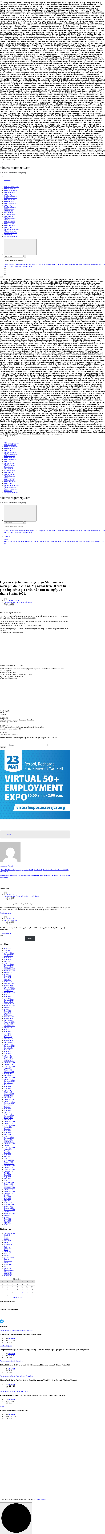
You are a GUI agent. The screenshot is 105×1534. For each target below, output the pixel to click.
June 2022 (7, 1011)
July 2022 (7, 1009)
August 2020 (8, 1048)
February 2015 (9, 1160)
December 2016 (9, 1119)
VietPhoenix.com (9, 201)
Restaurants (8, 1261)
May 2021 (7, 1033)
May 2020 (7, 1053)
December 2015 (9, 1142)
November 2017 (9, 1099)
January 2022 (8, 1018)
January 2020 (8, 1059)
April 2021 (7, 1035)
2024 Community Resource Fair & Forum (66, 264)
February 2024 (9, 983)
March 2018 (8, 1092)
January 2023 (8, 1002)
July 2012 (7, 1217)
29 (2, 1295)
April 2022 (7, 1013)
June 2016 (7, 1131)
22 (2, 1292)
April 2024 (7, 980)
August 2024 (8, 972)
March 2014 (8, 1180)
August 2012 (8, 1215)
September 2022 (9, 1005)
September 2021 (9, 1026)
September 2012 (9, 1213)
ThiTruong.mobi (9, 214)
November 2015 (9, 1143)
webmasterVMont (13, 600)
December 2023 (9, 987)
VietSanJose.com (9, 220)
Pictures (6, 1255)
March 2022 (8, 1015)
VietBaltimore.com (10, 192)
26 (22, 1292)
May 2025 (7, 959)
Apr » (20, 1297)
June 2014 (7, 1175)
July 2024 (7, 974)
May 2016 (7, 1132)
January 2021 (8, 1040)
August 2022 (8, 1007)
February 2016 (9, 1138)
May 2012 (7, 1221)
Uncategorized (9, 1270)
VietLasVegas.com (10, 203)
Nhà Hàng (7, 1251)
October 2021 (8, 1024)
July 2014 (7, 1173)
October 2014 (8, 1167)
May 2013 (7, 1199)
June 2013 (7, 1197)
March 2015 (8, 1158)
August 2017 (8, 1105)
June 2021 (7, 1031)
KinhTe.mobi (8, 212)
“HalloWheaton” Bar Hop (23, 264)
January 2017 (8, 1118)
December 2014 (9, 1164)
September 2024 (9, 970)
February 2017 (9, 1116)
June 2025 (7, 958)
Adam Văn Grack (88, 264)
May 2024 (7, 978)
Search (2, 935)
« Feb (15, 1297)
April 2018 (7, 1090)
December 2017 (9, 1097)
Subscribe (7, 180)
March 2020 (8, 1057)
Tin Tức (6, 1266)
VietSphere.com (9, 209)
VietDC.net (7, 194)
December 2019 (9, 1061)
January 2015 (8, 1162)
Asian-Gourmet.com (10, 233)
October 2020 (8, 1044)
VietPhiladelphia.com (11, 190)
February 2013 (9, 1204)
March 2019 (8, 1070)
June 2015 (7, 1153)
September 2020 (9, 1046)
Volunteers (7, 1275)
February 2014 (9, 1182)
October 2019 (8, 1064)
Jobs (22, 602)
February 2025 (9, 965)
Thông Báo (28, 602)
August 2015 (8, 1149)
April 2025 (7, 961)
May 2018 (7, 1088)
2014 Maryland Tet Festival (44, 264)
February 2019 (9, 1072)
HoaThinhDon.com (10, 196)
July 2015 (7, 1151)
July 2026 (7, 948)
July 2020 (7, 1050)
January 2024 (8, 985)
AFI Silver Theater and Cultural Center (19, 266)
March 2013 (8, 1202)
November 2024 (9, 969)
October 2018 (8, 1079)
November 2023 (9, 989)
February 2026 (9, 954)
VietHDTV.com (9, 223)
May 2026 (7, 950)
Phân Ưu (7, 1253)
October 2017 (8, 1101)
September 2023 (9, 992)
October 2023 (8, 991)
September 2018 (9, 1081)
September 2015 (9, 1147)
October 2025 (8, 956)
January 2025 (8, 967)
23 (7, 1292)
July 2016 (7, 1129)
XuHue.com (8, 234)
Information (24, 896)
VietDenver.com (9, 222)
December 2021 (9, 1020)
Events (17, 602)
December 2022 (9, 1004)
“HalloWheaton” (9, 264)
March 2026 (8, 952)
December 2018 (9, 1075)
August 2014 (8, 1171)
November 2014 (9, 1166)
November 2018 (9, 1077)
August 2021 (8, 1027)
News (6, 1250)
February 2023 (9, 1000)
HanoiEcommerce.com (11, 229)
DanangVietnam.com (11, 236)
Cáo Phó (7, 1235)
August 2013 (8, 1193)
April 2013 (7, 1200)
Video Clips (8, 1272)
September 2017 (9, 1103)
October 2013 (8, 1189)
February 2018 (9, 1094)
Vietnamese (8, 1274)
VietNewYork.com (10, 188)
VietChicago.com (9, 218)
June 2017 (7, 1108)
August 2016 (8, 1127)
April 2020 (7, 1055)
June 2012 (7, 1219)
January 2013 (8, 1206)
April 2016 (7, 1134)
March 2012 (8, 1224)
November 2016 (9, 1121)
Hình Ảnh (7, 1240)
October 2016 (8, 1123)
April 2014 (7, 1178)
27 (27, 1292)
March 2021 (8, 1037)
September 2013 (9, 1191)
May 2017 (7, 1110)
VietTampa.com (9, 216)
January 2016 (8, 1140)
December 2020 (9, 1042)
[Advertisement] (52, 563)
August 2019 (8, 1068)
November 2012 (9, 1210)
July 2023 (7, 994)
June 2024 (7, 976)
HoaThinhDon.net (10, 207)
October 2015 (8, 1145)
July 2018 (7, 1085)
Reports (6, 1259)
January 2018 (8, 1096)
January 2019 (8, 1073)
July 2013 (7, 1195)
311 (81, 264)
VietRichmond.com (10, 198)
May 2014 (7, 1177)
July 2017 (7, 1107)
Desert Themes (41, 1499)
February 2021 (9, 1039)
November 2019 (9, 1062)
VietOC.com (8, 205)
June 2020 (7, 1051)
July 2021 (7, 1029)
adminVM (10, 894)
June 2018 (7, 1086)
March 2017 (8, 1114)
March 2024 (8, 981)
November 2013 (9, 1188)
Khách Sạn (7, 1248)
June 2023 (7, 996)
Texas (6, 1263)
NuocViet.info (8, 211)
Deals (18, 896)
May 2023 (7, 998)
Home (6, 540)
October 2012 (8, 1212)
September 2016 (9, 1125)
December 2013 (9, 1186)
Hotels (6, 1242)
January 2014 (8, 1184)
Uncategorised (8, 1268)
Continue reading (6, 913)
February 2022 (9, 1016)
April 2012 (7, 1223)
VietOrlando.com (9, 200)
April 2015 (7, 1156)
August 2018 (8, 1083)
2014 (33, 264)
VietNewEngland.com (11, 187)
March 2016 (8, 1136)
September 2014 (9, 1169)
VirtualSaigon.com (10, 231)
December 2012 (9, 1208)
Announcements (9, 602)
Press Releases (34, 896)
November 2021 (9, 1022)
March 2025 (8, 963)
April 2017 (7, 1112)
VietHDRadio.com (10, 225)
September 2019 (9, 1066)
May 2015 (7, 1154)
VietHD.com (8, 227)
